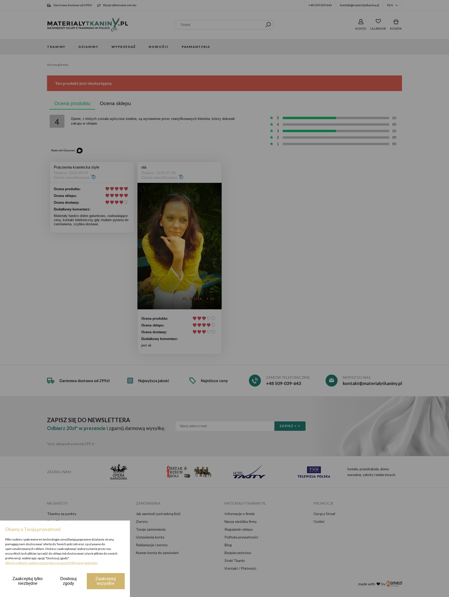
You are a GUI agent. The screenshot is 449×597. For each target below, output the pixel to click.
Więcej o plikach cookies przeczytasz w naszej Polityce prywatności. (51, 563)
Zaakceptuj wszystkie (105, 581)
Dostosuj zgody (68, 581)
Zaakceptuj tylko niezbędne (27, 581)
